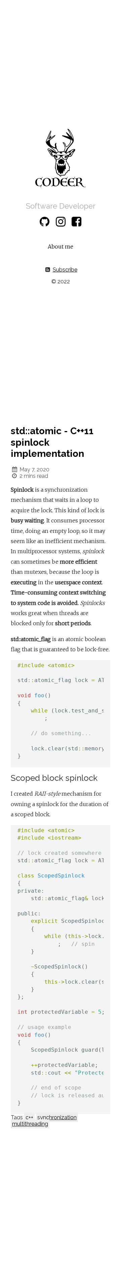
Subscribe (65, 269)
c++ (29, 1117)
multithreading (30, 1124)
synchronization (57, 1117)
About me (60, 246)
